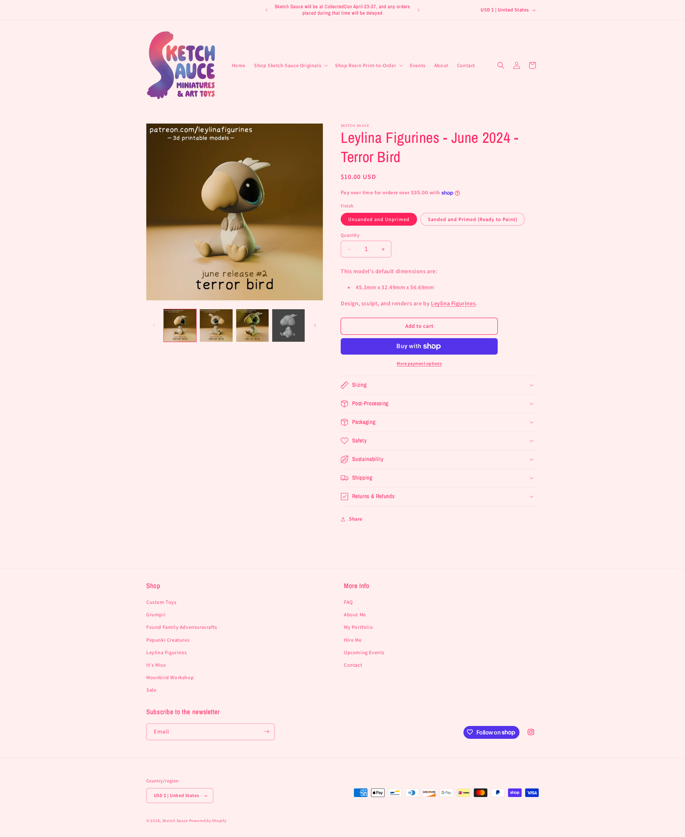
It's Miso (156, 665)
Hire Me (352, 640)
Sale (151, 690)
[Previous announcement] (266, 10)
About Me (355, 615)
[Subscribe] (266, 731)
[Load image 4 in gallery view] (288, 325)
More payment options (419, 363)
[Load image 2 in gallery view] (216, 325)
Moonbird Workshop (170, 677)
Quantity (350, 235)
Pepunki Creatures (167, 640)
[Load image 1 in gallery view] (180, 325)
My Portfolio (358, 627)
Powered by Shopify (208, 820)
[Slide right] (315, 325)
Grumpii (156, 615)
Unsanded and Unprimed (379, 219)
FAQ (348, 602)
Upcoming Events (364, 652)
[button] (290, 65)
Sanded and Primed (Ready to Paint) (472, 219)
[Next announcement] (418, 10)
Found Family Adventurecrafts (181, 627)
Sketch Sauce (175, 820)
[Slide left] (154, 325)
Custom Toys (161, 602)
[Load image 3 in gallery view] (252, 325)
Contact (353, 665)
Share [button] (355, 519)
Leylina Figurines (453, 303)
